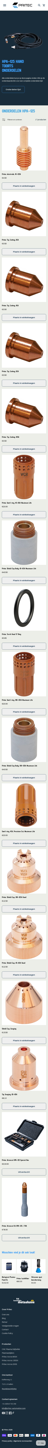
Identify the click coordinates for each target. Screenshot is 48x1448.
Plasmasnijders (8, 1353)
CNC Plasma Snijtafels (11, 1349)
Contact (5, 1329)
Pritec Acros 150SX (10, 1360)
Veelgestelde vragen (10, 1326)
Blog (4, 1318)
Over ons (5, 1314)
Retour (4, 1322)
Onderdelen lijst (13, 89)
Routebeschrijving (9, 1389)
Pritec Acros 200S (9, 1364)
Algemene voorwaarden (22, 1441)
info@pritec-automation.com (14, 1408)
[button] (5, 5)
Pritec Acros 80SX (9, 1356)
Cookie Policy (7, 1333)
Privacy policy (7, 1441)
